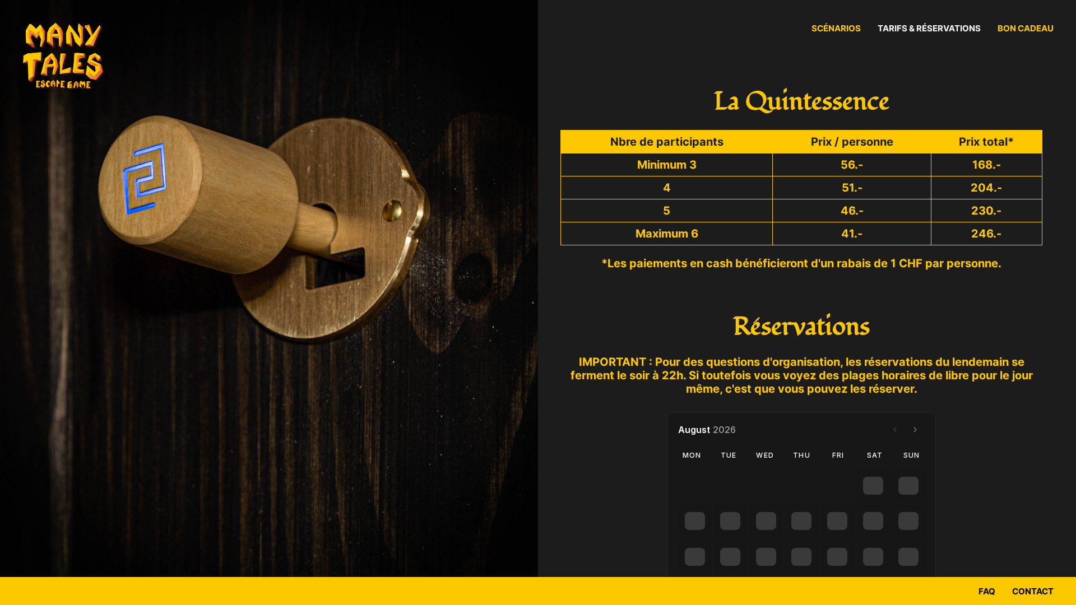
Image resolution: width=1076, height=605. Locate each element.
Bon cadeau (1026, 28)
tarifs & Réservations (929, 28)
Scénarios (836, 28)
